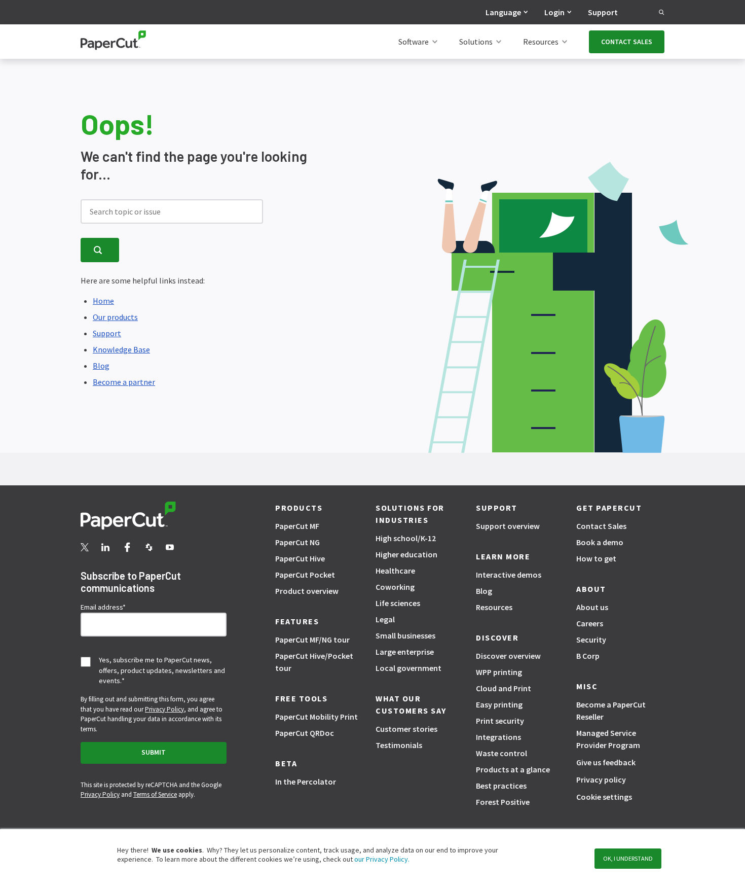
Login (554, 12)
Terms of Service (155, 794)
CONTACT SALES (626, 41)
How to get (596, 558)
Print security (500, 721)
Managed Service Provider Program (608, 739)
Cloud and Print (503, 688)
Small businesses (405, 635)
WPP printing (499, 672)
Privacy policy (601, 779)
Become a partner (124, 382)
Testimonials (399, 745)
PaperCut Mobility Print (316, 717)
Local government (408, 668)
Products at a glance (513, 769)
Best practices (501, 786)
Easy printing (499, 704)
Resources (540, 42)
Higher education (406, 554)
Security (591, 639)
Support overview (508, 526)
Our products (115, 317)
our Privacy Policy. (381, 859)
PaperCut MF (297, 526)
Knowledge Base (121, 349)
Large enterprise (405, 652)
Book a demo (599, 542)
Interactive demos (508, 575)
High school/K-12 (406, 538)
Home (103, 301)
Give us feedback (606, 762)
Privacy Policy (164, 709)
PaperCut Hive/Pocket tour (314, 662)
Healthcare (395, 570)
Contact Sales (601, 526)
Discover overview (508, 656)
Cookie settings (604, 797)
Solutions (476, 42)
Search (646, 12)
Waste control (501, 753)
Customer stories (406, 729)
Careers (589, 623)
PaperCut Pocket (305, 575)
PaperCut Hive (300, 558)
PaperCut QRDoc (304, 733)
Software (413, 42)
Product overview (307, 591)
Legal (385, 619)
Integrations (498, 737)
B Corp (588, 656)
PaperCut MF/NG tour (312, 639)
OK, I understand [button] (628, 858)
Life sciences (398, 603)
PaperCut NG (297, 542)
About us (592, 607)
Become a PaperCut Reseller (611, 710)
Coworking (395, 587)
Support (603, 12)
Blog (101, 366)
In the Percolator (305, 781)
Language (503, 12)
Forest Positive (503, 802)
